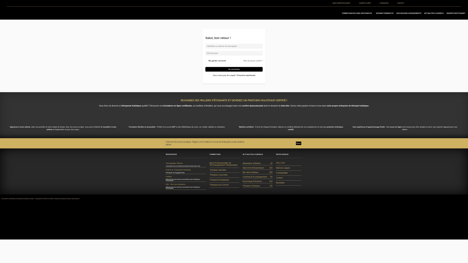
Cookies (279, 178)
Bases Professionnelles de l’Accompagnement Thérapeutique (223, 164)
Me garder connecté (217, 61)
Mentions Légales (283, 168)
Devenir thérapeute (385, 13)
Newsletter (280, 183)
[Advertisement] (234, 221)
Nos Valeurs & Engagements (408, 13)
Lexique (169, 176)
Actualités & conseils (434, 13)
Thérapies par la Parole (219, 185)
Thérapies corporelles (219, 175)
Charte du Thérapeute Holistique (178, 170)
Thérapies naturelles (218, 170)
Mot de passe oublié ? (253, 61)
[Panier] (436, 3)
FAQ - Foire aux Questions (176, 184)
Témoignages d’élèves (174, 163)
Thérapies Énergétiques (219, 180)
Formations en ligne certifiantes (357, 13)
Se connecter (234, 69)
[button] (358, 13)
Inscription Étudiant (456, 13)
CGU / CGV (280, 163)
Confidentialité (282, 173)
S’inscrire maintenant (246, 75)
